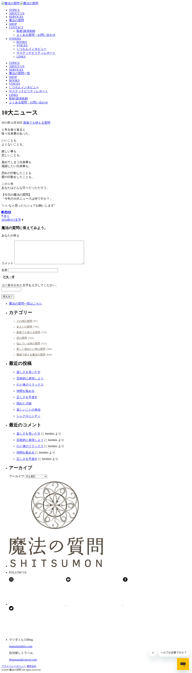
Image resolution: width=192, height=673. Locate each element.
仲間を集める (25, 391)
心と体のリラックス (30, 384)
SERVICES (16, 16)
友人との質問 (24, 326)
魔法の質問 (16, 20)
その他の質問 (24, 321)
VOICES (22, 45)
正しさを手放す (27, 397)
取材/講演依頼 (25, 31)
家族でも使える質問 (36, 122)
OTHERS (15, 38)
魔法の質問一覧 (19, 73)
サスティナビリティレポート (36, 52)
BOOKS (21, 42)
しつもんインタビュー (31, 49)
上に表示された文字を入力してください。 (30, 285)
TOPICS (14, 10)
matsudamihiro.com (20, 646)
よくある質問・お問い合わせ (36, 34)
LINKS (21, 56)
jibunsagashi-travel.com (23, 659)
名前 (5, 270)
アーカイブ (16, 476)
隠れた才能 (24, 403)
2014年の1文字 (11, 219)
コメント (8, 263)
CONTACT (16, 27)
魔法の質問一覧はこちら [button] (25, 303)
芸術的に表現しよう (30, 378)
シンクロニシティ (28, 416)
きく (6, 215)
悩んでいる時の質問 (28, 343)
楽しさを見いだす (28, 372)
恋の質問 (21, 337)
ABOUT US (16, 13)
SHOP (13, 24)
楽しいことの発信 (28, 409)
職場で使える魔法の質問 (30, 354)
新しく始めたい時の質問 (30, 348)
